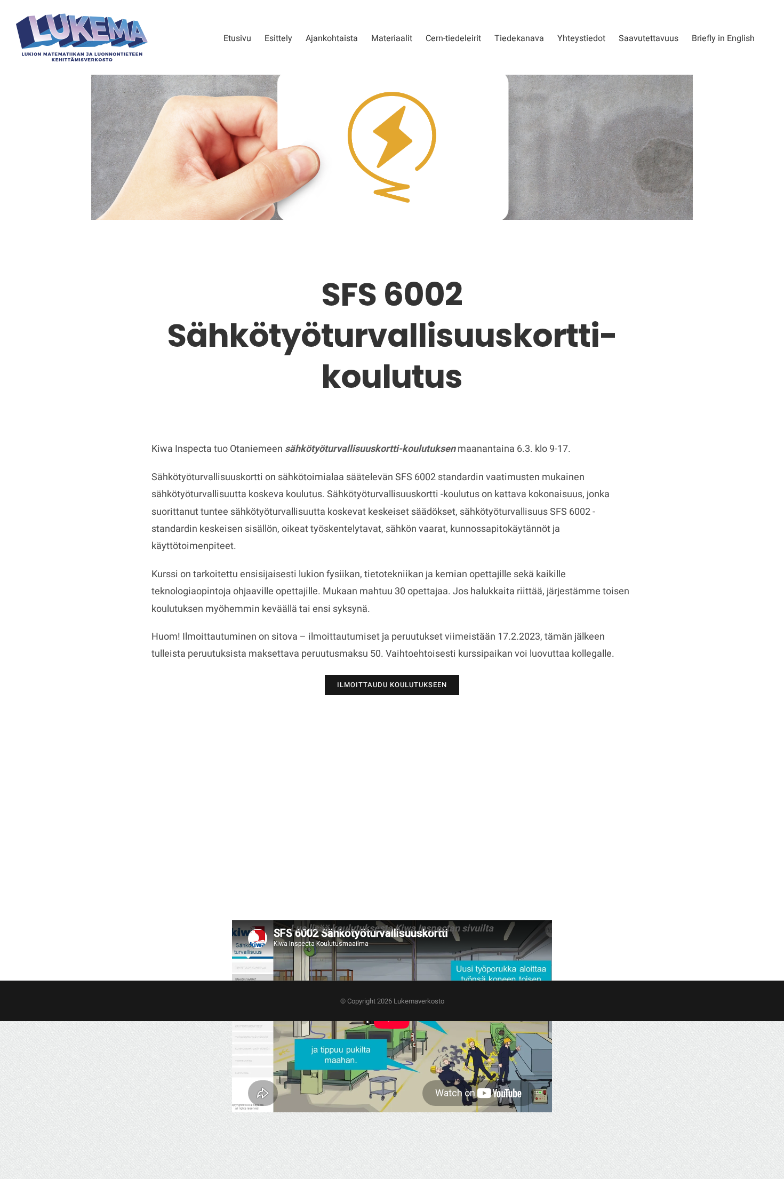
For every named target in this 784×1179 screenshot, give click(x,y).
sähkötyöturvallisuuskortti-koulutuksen (370, 449)
